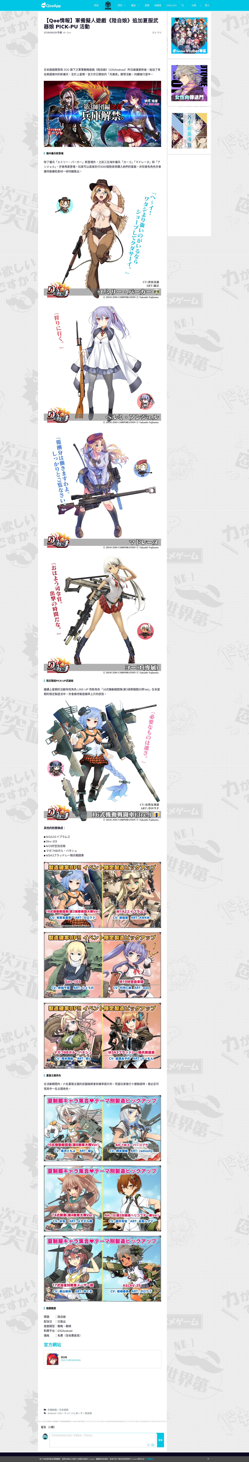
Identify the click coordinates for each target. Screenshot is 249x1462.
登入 (207, 5)
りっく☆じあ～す (73, 1413)
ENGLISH (171, 5)
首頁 (96, 5)
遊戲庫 (157, 5)
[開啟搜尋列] (182, 5)
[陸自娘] (102, 1359)
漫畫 (147, 5)
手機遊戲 (52, 1409)
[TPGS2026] (108, 5)
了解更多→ (150, 1459)
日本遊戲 (63, 1409)
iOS (60, 1413)
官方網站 (52, 1344)
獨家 (133, 5)
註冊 (194, 5)
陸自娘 (88, 1413)
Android (52, 1413)
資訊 (120, 5)
